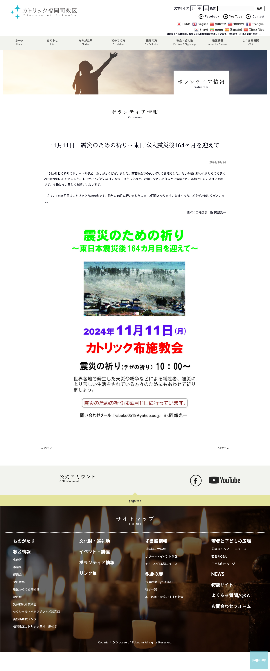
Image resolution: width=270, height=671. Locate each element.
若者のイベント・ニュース (229, 549)
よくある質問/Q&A (230, 595)
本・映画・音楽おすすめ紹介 (164, 597)
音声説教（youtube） (159, 582)
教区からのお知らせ (26, 589)
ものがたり (85, 40)
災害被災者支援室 (25, 604)
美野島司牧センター (26, 619)
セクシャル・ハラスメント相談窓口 (36, 611)
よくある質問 (250, 40)
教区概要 (19, 582)
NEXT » (223, 448)
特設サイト (222, 584)
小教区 (17, 560)
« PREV (46, 448)
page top (135, 501)
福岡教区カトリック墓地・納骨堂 (35, 626)
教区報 (17, 597)
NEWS (217, 574)
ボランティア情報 (96, 562)
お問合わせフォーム (231, 606)
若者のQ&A (219, 556)
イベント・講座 (94, 551)
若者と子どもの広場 (231, 541)
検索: (213, 8)
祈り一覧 (151, 589)
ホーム (19, 40)
